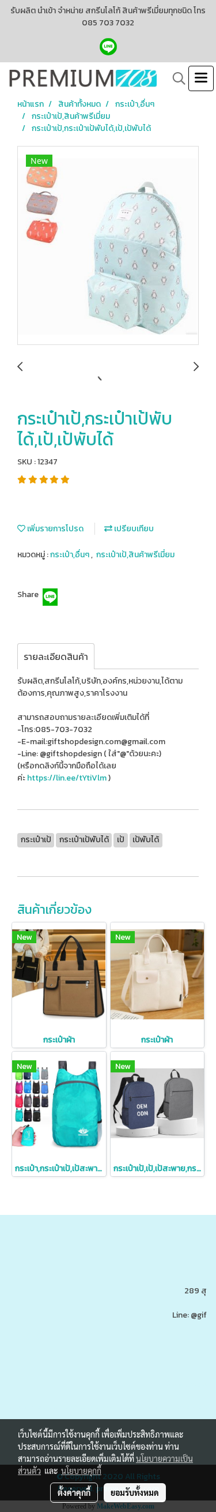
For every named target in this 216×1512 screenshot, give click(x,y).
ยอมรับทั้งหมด (135, 1492)
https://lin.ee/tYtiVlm (67, 778)
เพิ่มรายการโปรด (54, 529)
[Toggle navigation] (201, 78)
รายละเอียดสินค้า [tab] (56, 656)
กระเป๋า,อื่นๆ (70, 555)
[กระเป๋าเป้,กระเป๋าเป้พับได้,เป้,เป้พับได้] (108, 246)
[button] (175, 78)
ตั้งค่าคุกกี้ (74, 1492)
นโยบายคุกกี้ (81, 1470)
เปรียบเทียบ (133, 529)
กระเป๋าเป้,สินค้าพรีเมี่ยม (135, 555)
